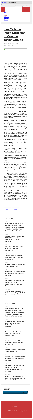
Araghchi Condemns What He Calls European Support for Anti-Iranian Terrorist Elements (15, 293)
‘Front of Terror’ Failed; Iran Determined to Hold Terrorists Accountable (14, 257)
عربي (2, 2)
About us (9, 410)
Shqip (5, 2)
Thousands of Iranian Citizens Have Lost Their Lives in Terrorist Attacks (14, 248)
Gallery (6, 20)
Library (21, 410)
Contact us (16, 410)
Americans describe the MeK (18, 411)
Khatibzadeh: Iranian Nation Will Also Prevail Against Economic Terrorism (15, 273)
